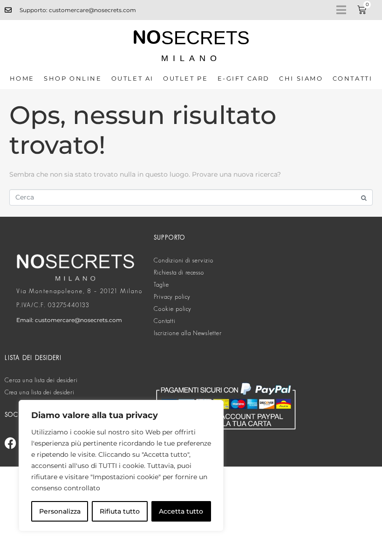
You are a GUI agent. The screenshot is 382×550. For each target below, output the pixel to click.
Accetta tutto (181, 511)
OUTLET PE (185, 78)
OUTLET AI (132, 78)
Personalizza (60, 511)
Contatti (353, 78)
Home (22, 78)
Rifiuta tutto (120, 511)
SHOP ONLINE (73, 78)
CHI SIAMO (301, 78)
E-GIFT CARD (244, 78)
